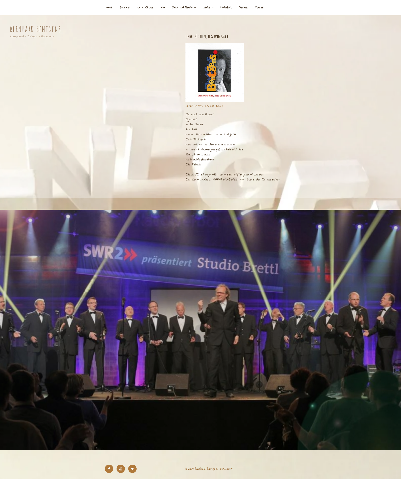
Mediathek (226, 7)
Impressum (226, 469)
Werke (206, 7)
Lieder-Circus (145, 7)
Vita (162, 7)
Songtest (125, 7)
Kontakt (259, 7)
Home (109, 7)
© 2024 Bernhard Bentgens (202, 469)
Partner (243, 7)
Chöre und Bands (182, 7)
